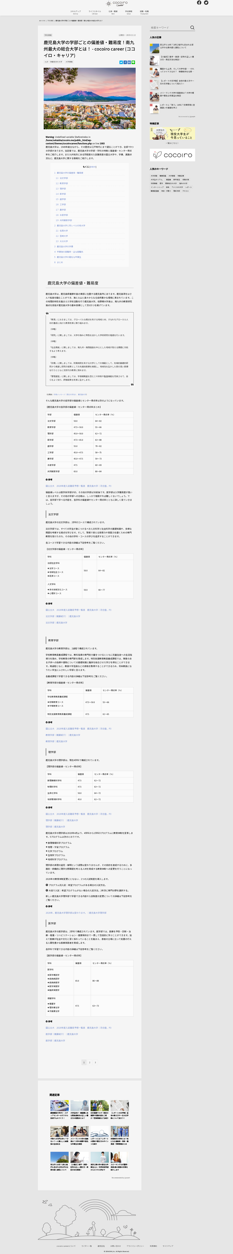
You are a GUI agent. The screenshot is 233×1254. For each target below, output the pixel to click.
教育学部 (62, 183)
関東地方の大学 (171, 183)
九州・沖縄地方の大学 (53, 61)
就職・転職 (144, 12)
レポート (188, 187)
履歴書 (168, 179)
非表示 (93, 166)
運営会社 (101, 1246)
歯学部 (61, 199)
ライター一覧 (86, 1246)
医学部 (61, 193)
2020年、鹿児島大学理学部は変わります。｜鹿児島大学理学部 (76, 912)
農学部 (61, 209)
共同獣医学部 (64, 220)
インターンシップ (157, 187)
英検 (167, 187)
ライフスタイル (95, 12)
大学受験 (154, 176)
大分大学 (62, 241)
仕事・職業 (113, 12)
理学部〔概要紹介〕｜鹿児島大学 (62, 820)
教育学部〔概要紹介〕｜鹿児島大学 (63, 735)
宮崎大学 (62, 235)
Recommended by (118, 1178)
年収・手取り (166, 191)
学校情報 (128, 12)
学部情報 (154, 183)
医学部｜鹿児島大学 (55, 1040)
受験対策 (185, 179)
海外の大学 (183, 183)
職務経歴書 (155, 191)
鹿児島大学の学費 (63, 246)
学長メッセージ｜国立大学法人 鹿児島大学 (70, 394)
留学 (161, 183)
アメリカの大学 (177, 187)
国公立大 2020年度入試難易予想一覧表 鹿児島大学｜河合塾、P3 (78, 485)
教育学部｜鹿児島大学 (56, 741)
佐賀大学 (62, 230)
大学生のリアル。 (157, 179)
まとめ (58, 262)
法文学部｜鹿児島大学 (56, 622)
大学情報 (69, 61)
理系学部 (176, 191)
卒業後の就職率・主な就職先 (68, 251)
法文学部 (62, 177)
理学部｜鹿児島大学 (55, 826)
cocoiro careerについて (66, 1246)
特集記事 (181, 176)
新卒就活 (176, 179)
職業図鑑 (163, 176)
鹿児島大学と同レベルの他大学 (69, 225)
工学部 (61, 204)
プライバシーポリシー (135, 1246)
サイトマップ (168, 1246)
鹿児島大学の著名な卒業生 (67, 256)
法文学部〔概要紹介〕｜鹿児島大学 (63, 616)
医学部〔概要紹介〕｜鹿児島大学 (62, 1034)
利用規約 (153, 1246)
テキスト (185, 191)
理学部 (61, 188)
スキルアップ (75, 12)
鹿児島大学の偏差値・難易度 (68, 172)
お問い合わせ (115, 1246)
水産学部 (62, 214)
